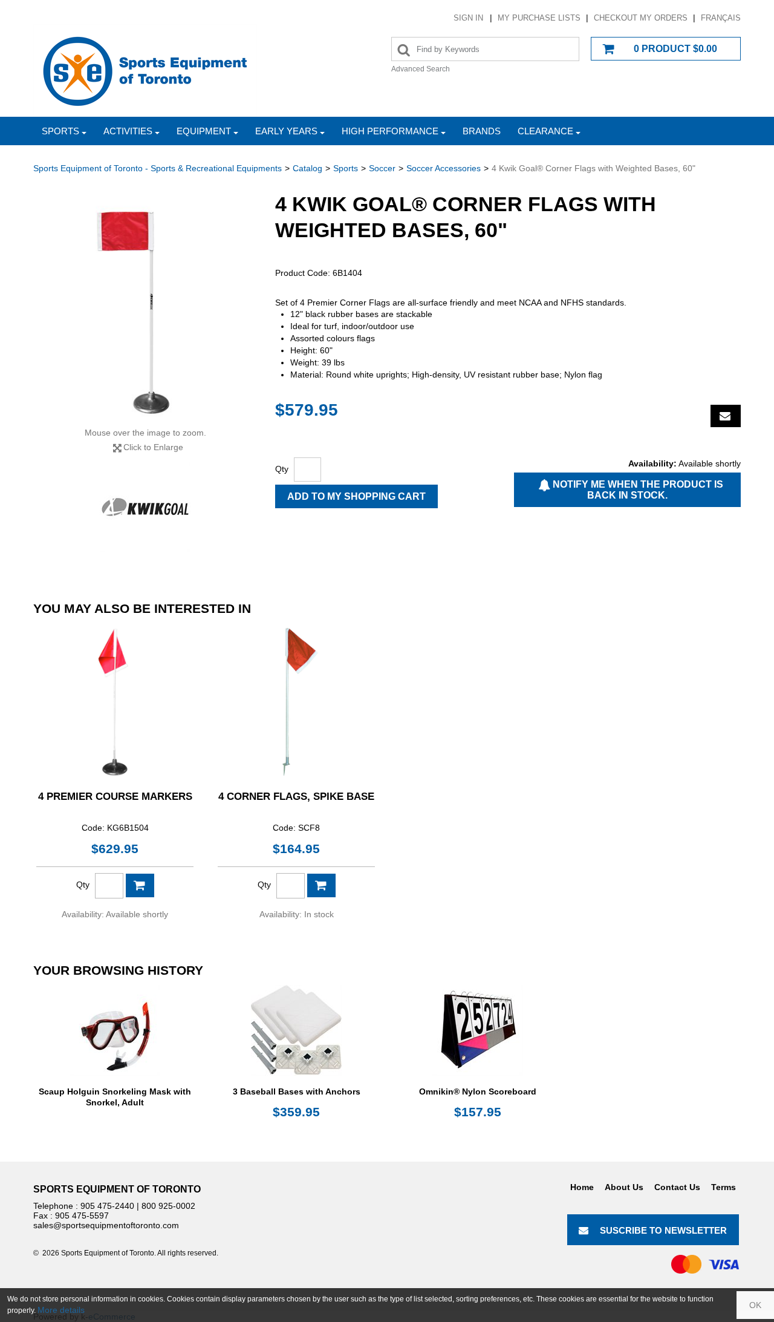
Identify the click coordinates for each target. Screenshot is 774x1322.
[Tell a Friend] (726, 416)
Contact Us (677, 1187)
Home (582, 1187)
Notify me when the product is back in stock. (636, 489)
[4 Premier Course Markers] (115, 701)
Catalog (307, 168)
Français (721, 17)
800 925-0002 (168, 1206)
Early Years (286, 131)
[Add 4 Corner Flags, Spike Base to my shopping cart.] (321, 885)
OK (755, 1305)
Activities (127, 131)
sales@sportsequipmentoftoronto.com (106, 1225)
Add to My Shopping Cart (356, 496)
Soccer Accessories (443, 168)
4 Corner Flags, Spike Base (296, 796)
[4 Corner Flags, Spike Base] (296, 701)
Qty (281, 469)
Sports (60, 131)
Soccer (382, 168)
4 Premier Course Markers (115, 796)
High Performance (390, 131)
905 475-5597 (82, 1215)
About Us (624, 1187)
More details (61, 1310)
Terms (723, 1187)
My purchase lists (539, 17)
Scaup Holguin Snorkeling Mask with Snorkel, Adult (115, 1097)
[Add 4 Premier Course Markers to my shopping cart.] (140, 885)
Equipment (204, 131)
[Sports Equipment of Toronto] (145, 70)
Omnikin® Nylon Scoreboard (477, 1091)
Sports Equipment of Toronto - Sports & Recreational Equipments (157, 168)
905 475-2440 (107, 1206)
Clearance (545, 131)
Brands (482, 131)
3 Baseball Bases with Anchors (296, 1091)
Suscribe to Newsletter (663, 1230)
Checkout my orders (641, 17)
